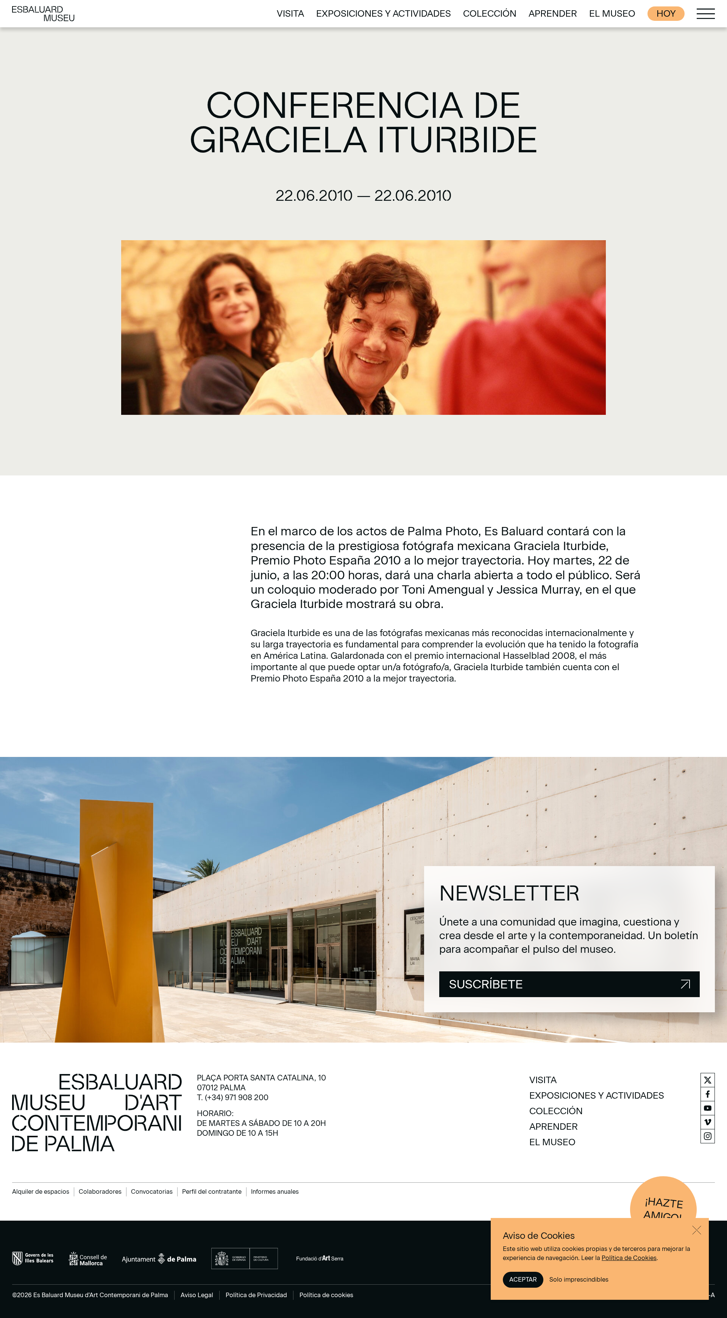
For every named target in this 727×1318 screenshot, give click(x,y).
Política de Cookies (629, 1258)
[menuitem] (290, 13)
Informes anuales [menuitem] (275, 1191)
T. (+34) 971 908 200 (232, 1097)
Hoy (666, 13)
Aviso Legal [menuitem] (197, 1295)
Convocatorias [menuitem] (152, 1191)
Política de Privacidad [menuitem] (256, 1295)
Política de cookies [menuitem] (326, 1295)
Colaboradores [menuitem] (100, 1191)
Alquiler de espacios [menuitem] (40, 1191)
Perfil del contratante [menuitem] (212, 1191)
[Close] (696, 1230)
